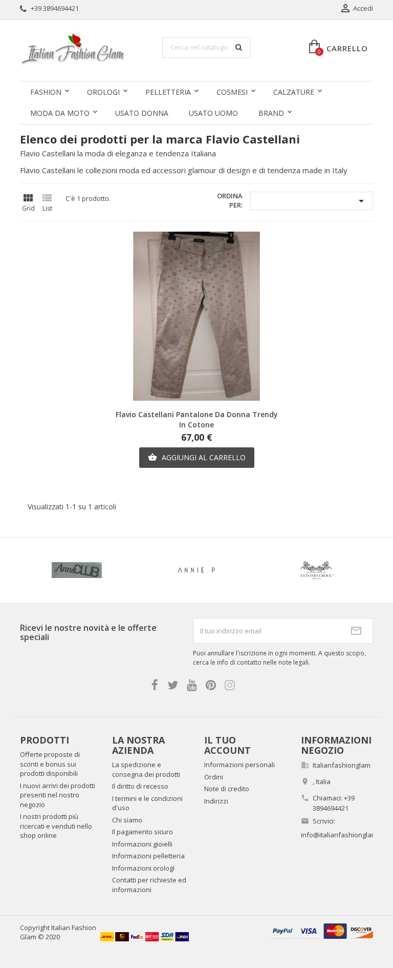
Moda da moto (60, 113)
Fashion (45, 92)
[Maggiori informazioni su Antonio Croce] (316, 570)
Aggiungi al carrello (197, 457)
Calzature (293, 92)
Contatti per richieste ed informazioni (149, 884)
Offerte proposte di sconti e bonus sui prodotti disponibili (50, 764)
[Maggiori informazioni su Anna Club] (77, 570)
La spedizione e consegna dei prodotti (146, 769)
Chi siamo (127, 820)
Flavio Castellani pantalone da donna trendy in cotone (197, 419)
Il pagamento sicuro (142, 831)
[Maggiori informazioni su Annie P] (196, 570)
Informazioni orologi (143, 868)
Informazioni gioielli (142, 844)
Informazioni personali (239, 764)
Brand (271, 113)
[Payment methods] (322, 930)
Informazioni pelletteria (148, 855)
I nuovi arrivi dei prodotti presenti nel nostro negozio (57, 795)
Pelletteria (168, 92)
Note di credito (226, 788)
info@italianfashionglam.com (346, 834)
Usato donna (141, 113)
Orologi (103, 92)
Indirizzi (216, 801)
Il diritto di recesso (140, 786)
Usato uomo (213, 113)
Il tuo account (227, 745)
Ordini (213, 776)
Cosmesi (232, 92)
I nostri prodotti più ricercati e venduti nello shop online (56, 826)
